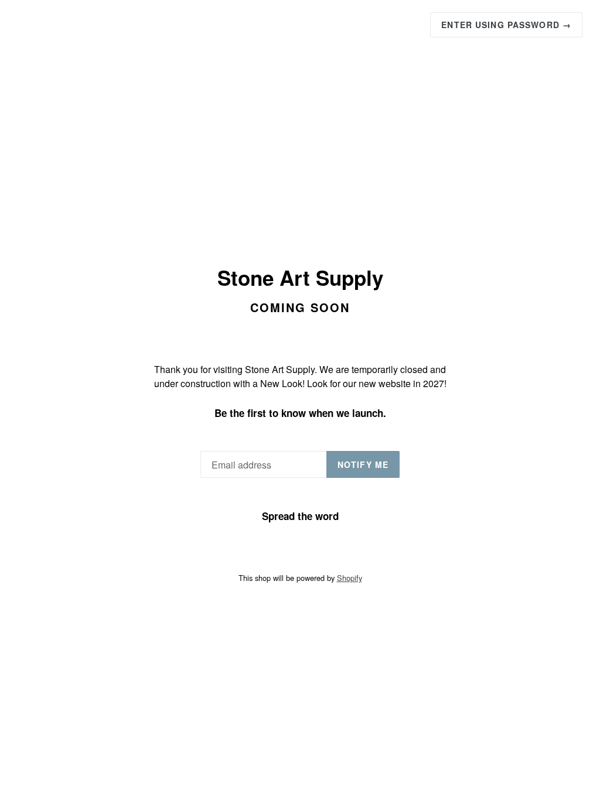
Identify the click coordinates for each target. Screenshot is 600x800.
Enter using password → (506, 24)
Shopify (349, 577)
